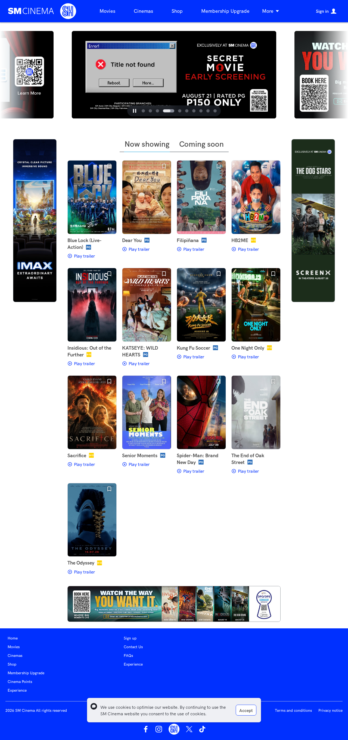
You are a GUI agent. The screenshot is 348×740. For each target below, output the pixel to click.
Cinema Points (20, 681)
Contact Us (133, 647)
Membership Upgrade (225, 11)
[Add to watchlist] (109, 166)
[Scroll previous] (65, 74)
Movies (107, 11)
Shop (177, 11)
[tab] (143, 110)
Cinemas (143, 11)
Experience (17, 690)
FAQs (128, 655)
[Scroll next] (283, 74)
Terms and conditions (293, 710)
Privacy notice (330, 710)
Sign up (130, 638)
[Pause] (134, 111)
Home (13, 638)
